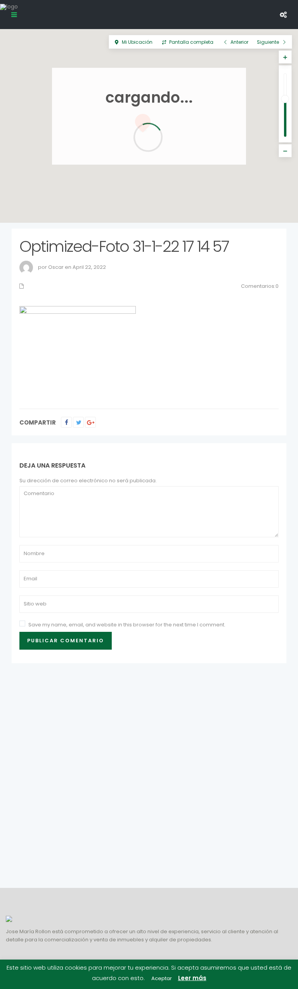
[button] (267, 208)
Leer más (192, 978)
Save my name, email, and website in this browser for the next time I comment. (126, 624)
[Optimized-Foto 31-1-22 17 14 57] (77, 349)
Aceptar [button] (161, 978)
